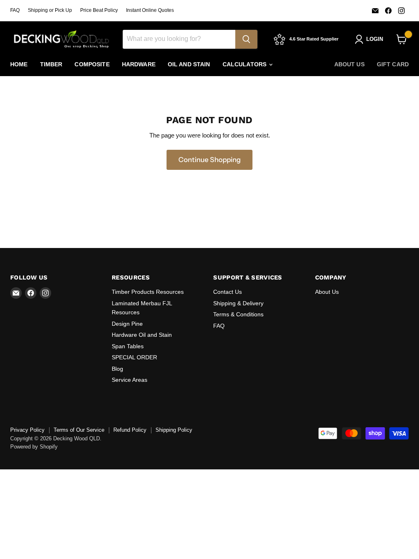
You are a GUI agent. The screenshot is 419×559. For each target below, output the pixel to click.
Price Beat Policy (99, 10)
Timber (51, 64)
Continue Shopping (209, 160)
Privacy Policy (27, 430)
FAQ (15, 10)
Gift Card (393, 64)
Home (19, 64)
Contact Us (227, 292)
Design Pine (127, 323)
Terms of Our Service (79, 430)
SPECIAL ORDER (134, 357)
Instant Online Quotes (150, 10)
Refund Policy (129, 430)
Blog (117, 368)
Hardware (138, 64)
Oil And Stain (189, 64)
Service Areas (129, 379)
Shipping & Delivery (238, 303)
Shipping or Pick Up (50, 10)
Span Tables (128, 346)
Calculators (245, 64)
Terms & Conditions (238, 314)
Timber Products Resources (148, 292)
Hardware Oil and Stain (142, 334)
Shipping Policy (173, 430)
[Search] (246, 39)
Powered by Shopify (34, 447)
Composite (91, 64)
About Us (349, 64)
